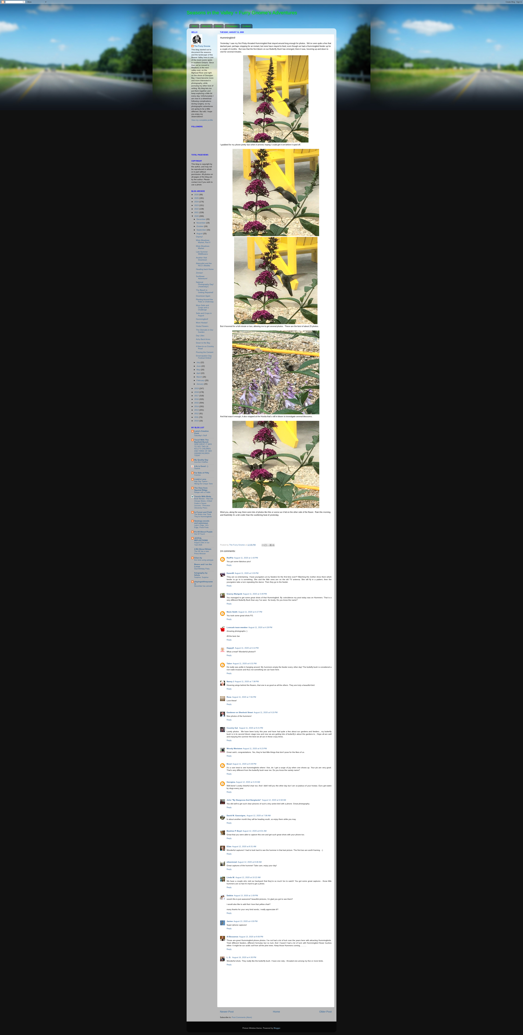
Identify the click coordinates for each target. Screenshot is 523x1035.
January (200, 384)
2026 (196, 195)
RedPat (230, 558)
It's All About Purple (203, 532)
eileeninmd (232, 862)
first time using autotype (203, 560)
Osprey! (199, 237)
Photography (232, 26)
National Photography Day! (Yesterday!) (205, 284)
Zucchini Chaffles (201, 462)
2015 (196, 403)
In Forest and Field (203, 512)
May (199, 370)
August (200, 234)
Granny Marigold (234, 594)
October (200, 226)
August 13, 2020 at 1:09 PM (246, 896)
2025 (196, 198)
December (201, 219)
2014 (196, 406)
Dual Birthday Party (202, 569)
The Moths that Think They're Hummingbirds (203, 515)
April (199, 373)
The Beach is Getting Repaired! (204, 291)
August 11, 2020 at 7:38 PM (247, 682)
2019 (196, 388)
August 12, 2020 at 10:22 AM (248, 877)
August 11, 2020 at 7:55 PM (244, 697)
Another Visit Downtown (201, 259)
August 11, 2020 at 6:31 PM (245, 664)
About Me (206, 26)
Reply (229, 565)
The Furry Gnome (202, 46)
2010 (196, 421)
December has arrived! (203, 586)
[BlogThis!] (265, 545)
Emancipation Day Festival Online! (204, 357)
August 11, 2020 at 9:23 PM (255, 749)
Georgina (231, 782)
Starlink (197, 468)
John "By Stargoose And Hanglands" (244, 800)
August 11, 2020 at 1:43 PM (246, 558)
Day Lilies (200, 336)
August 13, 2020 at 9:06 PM (251, 937)
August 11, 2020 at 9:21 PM (251, 728)
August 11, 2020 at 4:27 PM (250, 612)
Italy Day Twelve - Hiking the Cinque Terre (203, 482)
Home (194, 26)
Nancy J (230, 682)
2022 (196, 209)
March (200, 377)
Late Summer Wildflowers (202, 253)
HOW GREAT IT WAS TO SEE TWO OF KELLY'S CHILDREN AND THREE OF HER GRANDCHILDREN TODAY (203, 450)
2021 (196, 212)
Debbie (230, 896)
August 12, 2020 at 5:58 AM (274, 800)
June (199, 366)
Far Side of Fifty (201, 473)
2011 (196, 417)
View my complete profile (202, 120)
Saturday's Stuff (200, 435)
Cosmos (197, 475)
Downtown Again (203, 296)
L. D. (229, 957)
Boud (229, 764)
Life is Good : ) (201, 466)
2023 (196, 205)
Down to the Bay (203, 343)
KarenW (230, 573)
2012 (196, 414)
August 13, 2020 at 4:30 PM (246, 921)
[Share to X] (268, 545)
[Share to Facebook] (270, 545)
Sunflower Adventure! (201, 277)
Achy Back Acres (203, 339)
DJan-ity (198, 558)
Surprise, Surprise (201, 577)
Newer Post (227, 1011)
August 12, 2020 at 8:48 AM (250, 862)
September (202, 230)
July (198, 362)
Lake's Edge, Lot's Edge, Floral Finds (201, 526)
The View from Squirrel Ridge (200, 489)
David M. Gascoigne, (236, 816)
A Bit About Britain (202, 549)
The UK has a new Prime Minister (201, 552)
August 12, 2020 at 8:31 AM (244, 846)
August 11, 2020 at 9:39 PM (244, 764)
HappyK (230, 648)
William (218, 26)
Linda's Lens (200, 479)
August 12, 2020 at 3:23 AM (248, 782)
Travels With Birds (202, 496)
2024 (196, 202)
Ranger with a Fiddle (202, 492)
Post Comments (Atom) (242, 1017)
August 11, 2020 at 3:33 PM (247, 573)
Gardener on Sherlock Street (240, 712)
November (201, 223)
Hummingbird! (202, 319)
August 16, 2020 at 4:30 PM (244, 957)
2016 (196, 399)
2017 (196, 396)
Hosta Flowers (202, 326)
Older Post (325, 1011)
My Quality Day (201, 460)
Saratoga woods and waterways (201, 522)
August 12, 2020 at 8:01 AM (255, 831)
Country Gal (232, 728)
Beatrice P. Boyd (234, 831)
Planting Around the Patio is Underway (205, 300)
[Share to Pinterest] (273, 545)
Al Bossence (232, 937)
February (201, 380)
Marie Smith (232, 612)
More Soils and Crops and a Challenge (202, 307)
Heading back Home (205, 269)
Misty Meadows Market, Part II (203, 241)
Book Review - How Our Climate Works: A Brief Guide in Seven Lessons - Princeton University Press (203, 503)
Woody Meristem (234, 749)
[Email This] (263, 545)
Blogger (277, 1028)
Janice (230, 921)
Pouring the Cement (204, 352)
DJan (229, 846)
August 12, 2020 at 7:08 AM (259, 816)
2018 (196, 392)
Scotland (246, 26)
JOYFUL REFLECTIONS (201, 539)
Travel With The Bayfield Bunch (201, 441)
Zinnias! (199, 273)
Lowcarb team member (237, 627)
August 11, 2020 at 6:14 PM (247, 648)
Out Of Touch (199, 534)
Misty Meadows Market (202, 247)
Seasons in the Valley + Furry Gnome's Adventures (242, 12)
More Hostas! (202, 323)
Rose (229, 697)
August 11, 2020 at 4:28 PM (260, 627)
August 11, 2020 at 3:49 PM (255, 594)
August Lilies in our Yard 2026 (201, 544)
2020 (196, 216)
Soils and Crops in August (204, 314)
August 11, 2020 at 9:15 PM (266, 712)
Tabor (229, 664)
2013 (196, 410)
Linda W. (231, 877)
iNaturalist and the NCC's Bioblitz (204, 264)
